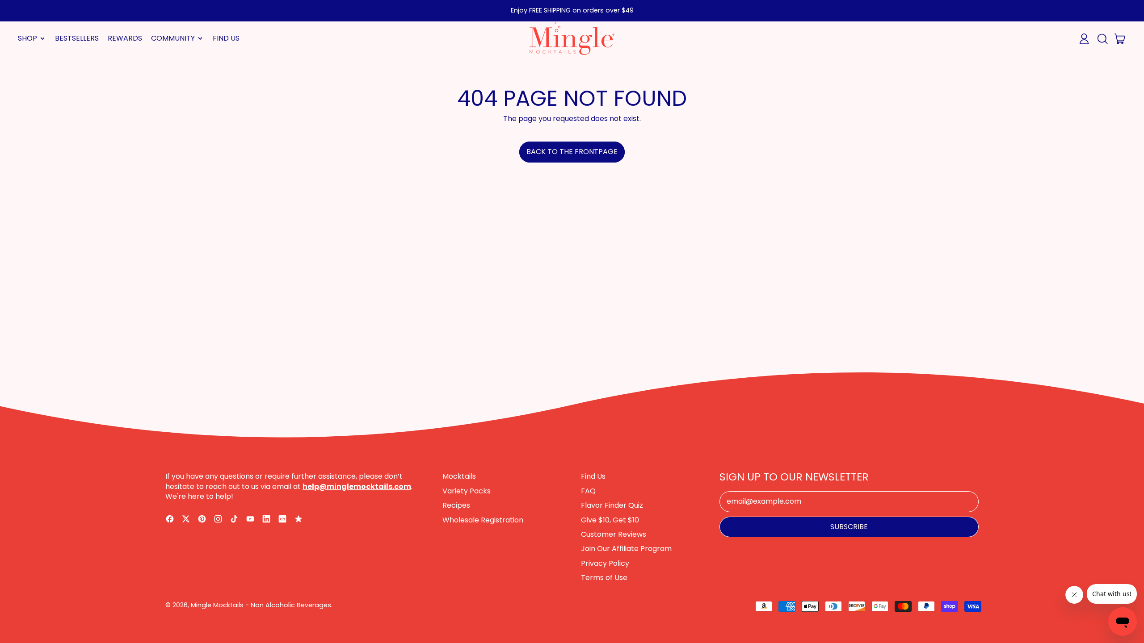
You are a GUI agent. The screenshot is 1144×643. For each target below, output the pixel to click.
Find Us (593, 476)
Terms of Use (604, 577)
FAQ (588, 491)
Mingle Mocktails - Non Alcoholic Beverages (261, 605)
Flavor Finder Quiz (612, 505)
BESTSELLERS (77, 38)
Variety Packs (466, 491)
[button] (1102, 39)
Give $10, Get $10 (610, 520)
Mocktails (459, 476)
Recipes (456, 505)
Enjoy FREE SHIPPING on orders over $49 (572, 10)
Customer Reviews (613, 534)
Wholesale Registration (482, 520)
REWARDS (125, 38)
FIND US (226, 38)
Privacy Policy (605, 563)
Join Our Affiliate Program (626, 548)
